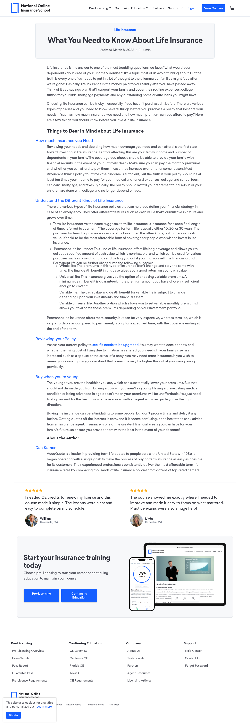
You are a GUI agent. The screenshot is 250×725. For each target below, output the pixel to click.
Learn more (44, 706)
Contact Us (193, 658)
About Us (133, 651)
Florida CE (77, 665)
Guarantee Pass (22, 673)
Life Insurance (125, 30)
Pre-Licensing (98, 8)
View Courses (213, 8)
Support (174, 8)
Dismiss (13, 715)
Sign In (192, 8)
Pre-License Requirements (29, 680)
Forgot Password (196, 665)
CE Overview (78, 651)
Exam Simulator (22, 658)
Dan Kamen (45, 447)
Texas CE (76, 673)
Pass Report (20, 665)
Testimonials (135, 658)
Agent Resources (138, 673)
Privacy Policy (73, 704)
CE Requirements (81, 680)
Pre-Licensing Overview (28, 651)
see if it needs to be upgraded (115, 345)
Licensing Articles (139, 680)
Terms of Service (95, 704)
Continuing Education (130, 8)
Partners (158, 8)
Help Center (193, 651)
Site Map (114, 704)
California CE (79, 658)
